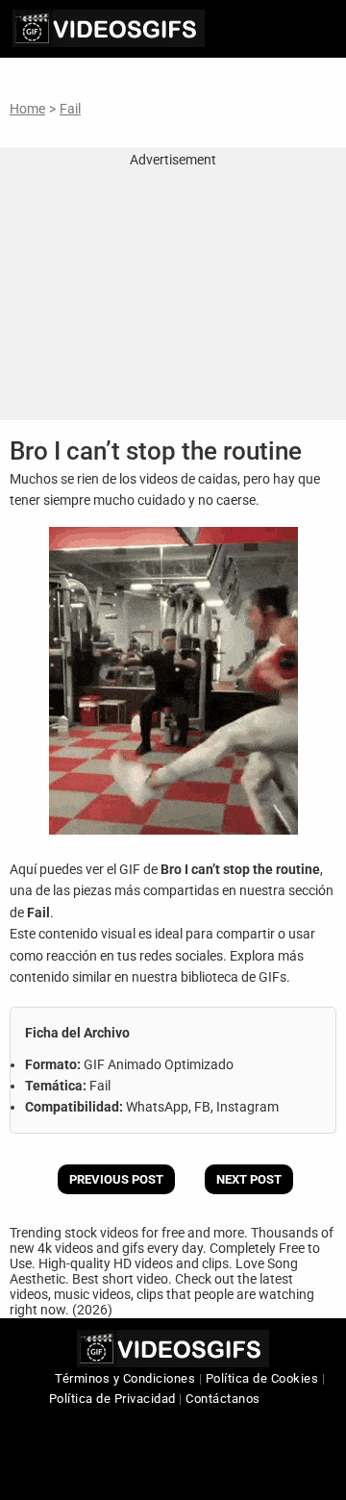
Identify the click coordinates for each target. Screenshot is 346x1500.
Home (27, 108)
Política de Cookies (262, 1378)
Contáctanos (222, 1398)
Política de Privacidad (112, 1398)
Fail (70, 108)
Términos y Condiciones (125, 1378)
